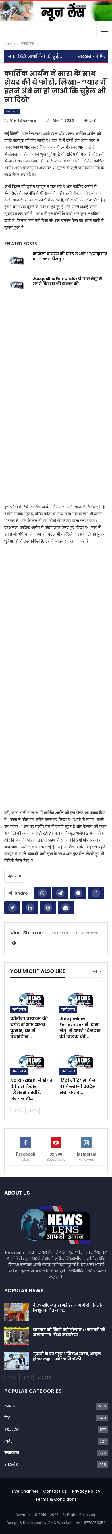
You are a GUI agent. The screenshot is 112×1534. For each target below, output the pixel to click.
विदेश (8, 1441)
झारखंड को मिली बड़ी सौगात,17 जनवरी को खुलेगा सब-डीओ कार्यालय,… (69, 1332)
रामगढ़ (9, 1406)
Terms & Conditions (56, 1499)
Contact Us (55, 1491)
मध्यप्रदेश (11, 1429)
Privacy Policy (86, 1491)
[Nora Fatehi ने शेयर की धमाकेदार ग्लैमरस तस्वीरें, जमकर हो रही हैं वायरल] (31, 1060)
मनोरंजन (12, 111)
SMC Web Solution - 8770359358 (77, 1522)
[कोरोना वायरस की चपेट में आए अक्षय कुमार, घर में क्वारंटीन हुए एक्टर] (16, 261)
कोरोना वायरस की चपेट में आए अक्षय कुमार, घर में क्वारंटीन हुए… (70, 256)
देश (7, 1418)
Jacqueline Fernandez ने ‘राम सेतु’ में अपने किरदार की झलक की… (67, 281)
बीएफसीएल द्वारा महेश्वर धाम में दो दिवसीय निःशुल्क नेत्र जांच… (68, 1308)
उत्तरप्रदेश (11, 1464)
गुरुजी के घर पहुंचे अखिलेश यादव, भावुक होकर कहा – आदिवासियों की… (67, 1356)
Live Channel (25, 1491)
